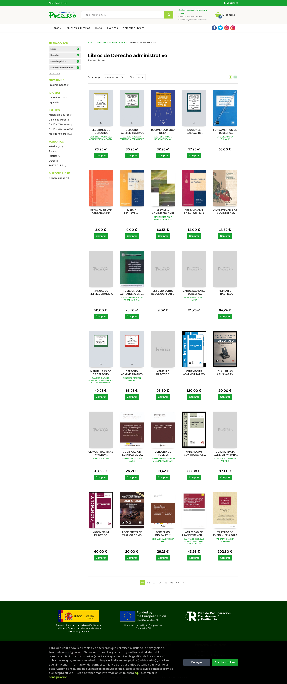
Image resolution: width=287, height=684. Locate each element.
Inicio (90, 42)
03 (154, 582)
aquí (137, 673)
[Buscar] (168, 15)
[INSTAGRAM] (226, 27)
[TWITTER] (220, 27)
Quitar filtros (54, 73)
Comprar (101, 155)
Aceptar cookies (225, 662)
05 (166, 582)
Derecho (101, 42)
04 (160, 582)
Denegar (196, 662)
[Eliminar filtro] (78, 49)
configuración (58, 677)
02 (148, 582)
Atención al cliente (58, 2)
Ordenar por (95, 77)
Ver (132, 77)
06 (171, 582)
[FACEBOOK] (214, 27)
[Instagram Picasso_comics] (232, 27)
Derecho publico (118, 42)
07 (177, 582)
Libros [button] (55, 28)
